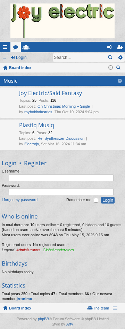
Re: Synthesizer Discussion (61, 138)
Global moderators (58, 250)
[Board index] (62, 21)
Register (35, 163)
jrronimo (24, 299)
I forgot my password (20, 200)
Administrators (28, 250)
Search (110, 57)
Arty (69, 324)
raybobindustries (38, 112)
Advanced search (120, 57)
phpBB (43, 319)
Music (10, 80)
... (4, 57)
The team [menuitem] (101, 308)
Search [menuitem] (119, 68)
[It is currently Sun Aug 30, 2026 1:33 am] (110, 68)
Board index (20, 308)
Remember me (79, 200)
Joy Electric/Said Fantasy (50, 93)
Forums (17, 48)
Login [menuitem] (111, 48)
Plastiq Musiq (36, 125)
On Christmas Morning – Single (64, 106)
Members (27, 48)
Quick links (6, 48)
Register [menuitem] (121, 48)
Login (21, 57)
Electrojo (31, 144)
